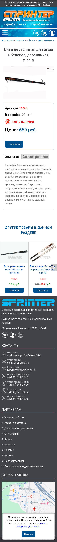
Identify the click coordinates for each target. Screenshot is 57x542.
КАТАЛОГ (20, 40)
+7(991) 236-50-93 (18, 392)
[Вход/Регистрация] (52, 33)
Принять (28, 534)
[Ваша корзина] (44, 33)
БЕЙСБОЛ (31, 40)
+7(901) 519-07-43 (15, 24)
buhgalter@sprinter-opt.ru (21, 370)
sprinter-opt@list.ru (18, 362)
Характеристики (35, 157)
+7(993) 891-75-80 (18, 399)
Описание (12, 157)
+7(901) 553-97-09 (42, 24)
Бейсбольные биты (46, 40)
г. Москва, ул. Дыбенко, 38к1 (24, 355)
